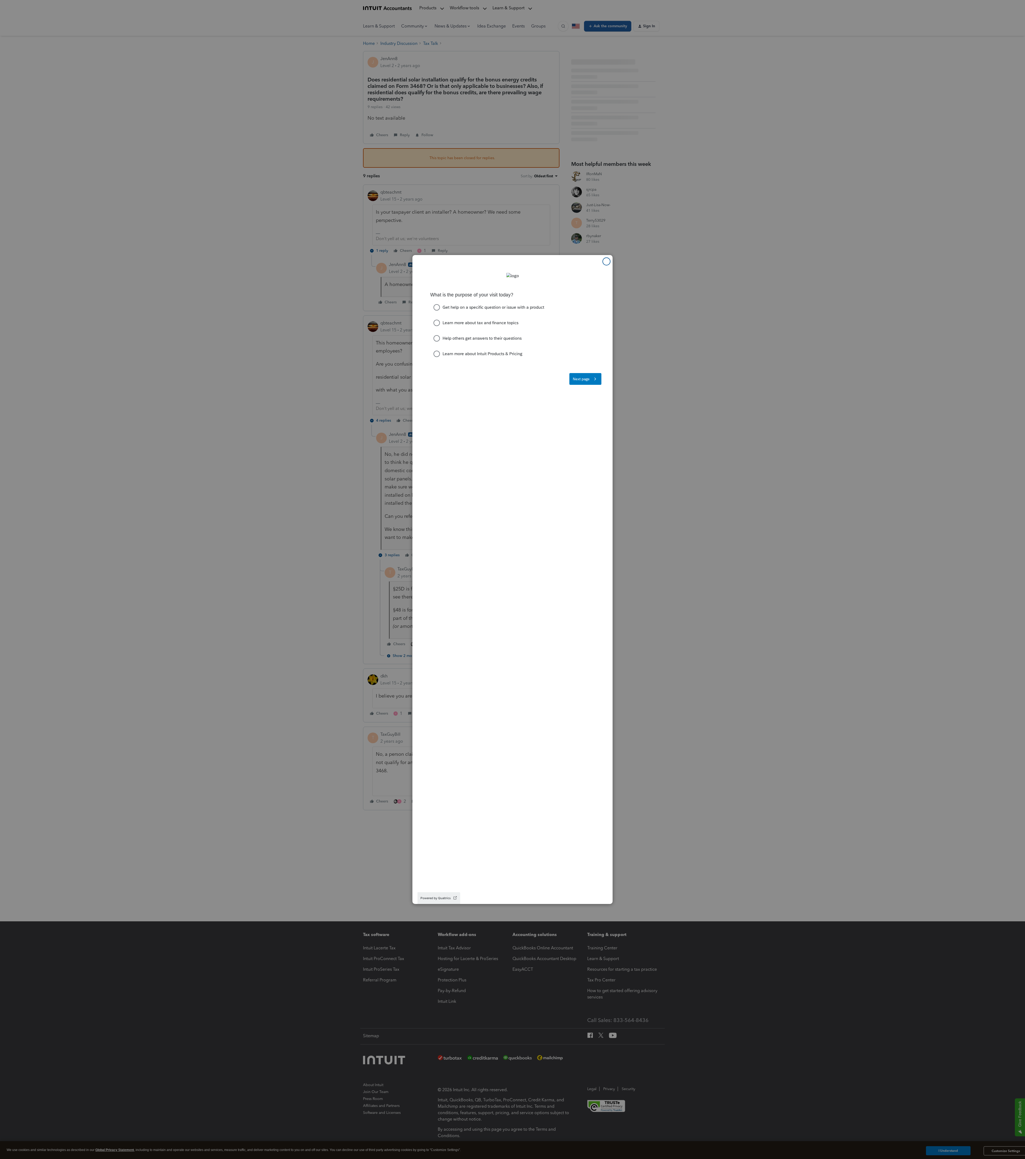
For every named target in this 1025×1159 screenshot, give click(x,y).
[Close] (606, 261)
